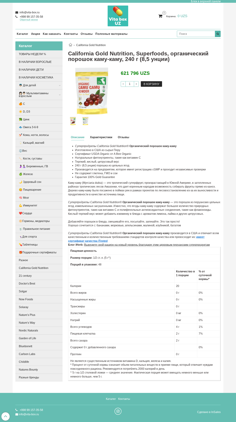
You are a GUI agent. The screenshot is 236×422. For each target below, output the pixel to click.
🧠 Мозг (24, 197)
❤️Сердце (25, 213)
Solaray (23, 307)
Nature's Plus (27, 314)
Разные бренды (29, 377)
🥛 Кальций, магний (31, 142)
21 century (25, 275)
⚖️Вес (23, 150)
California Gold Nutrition (91, 45)
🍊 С (22, 103)
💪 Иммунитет (28, 205)
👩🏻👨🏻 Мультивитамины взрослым (34, 94)
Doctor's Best (27, 283)
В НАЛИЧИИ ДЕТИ (31, 69)
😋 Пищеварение (30, 189)
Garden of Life (27, 338)
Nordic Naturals (28, 330)
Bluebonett (25, 346)
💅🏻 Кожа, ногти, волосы (34, 135)
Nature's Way (27, 322)
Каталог (22, 33)
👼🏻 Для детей (27, 85)
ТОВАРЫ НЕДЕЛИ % (32, 54)
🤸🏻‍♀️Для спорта (28, 236)
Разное (23, 260)
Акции (35, 33)
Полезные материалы (111, 33)
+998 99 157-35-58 (31, 16)
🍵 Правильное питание (34, 228)
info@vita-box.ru (29, 12)
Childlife (24, 361)
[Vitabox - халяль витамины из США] (118, 15)
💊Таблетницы (28, 244)
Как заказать (52, 33)
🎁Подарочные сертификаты (37, 252)
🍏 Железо (26, 174)
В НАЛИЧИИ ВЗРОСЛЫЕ (35, 61)
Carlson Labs (27, 354)
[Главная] (70, 45)
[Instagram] (118, 411)
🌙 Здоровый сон (30, 181)
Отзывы (87, 33)
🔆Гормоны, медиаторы (34, 221)
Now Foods (26, 299)
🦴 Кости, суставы (30, 158)
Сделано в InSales (209, 412)
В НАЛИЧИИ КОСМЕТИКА (36, 77)
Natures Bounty (28, 369)
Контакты (71, 33)
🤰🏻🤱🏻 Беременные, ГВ (33, 166)
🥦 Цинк (24, 119)
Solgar (23, 291)
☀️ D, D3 (24, 111)
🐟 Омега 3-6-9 (28, 127)
